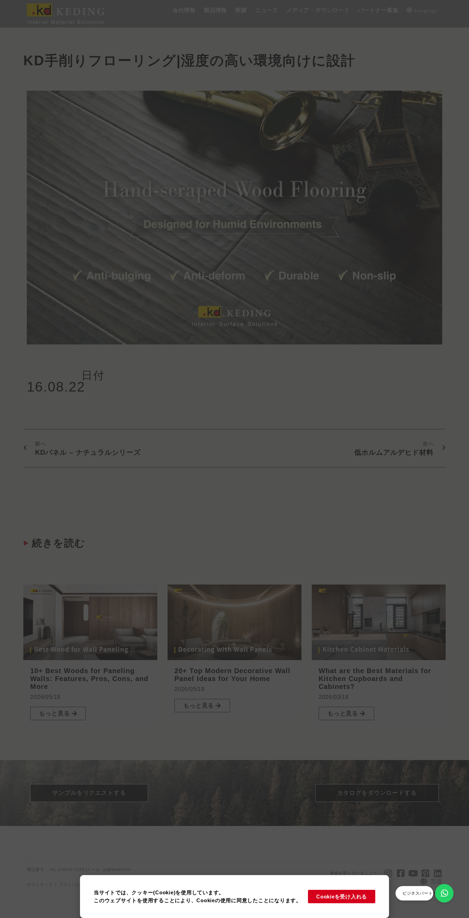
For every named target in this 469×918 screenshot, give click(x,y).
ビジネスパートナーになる (428, 893)
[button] (184, 10)
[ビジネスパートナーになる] (444, 893)
